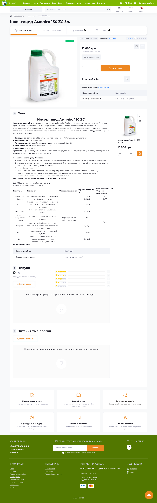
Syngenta (112, 38)
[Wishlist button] (136, 46)
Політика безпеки (17, 479)
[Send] (127, 79)
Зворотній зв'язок (17, 482)
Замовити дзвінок (146, 3)
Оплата (35, 3)
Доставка (26, 3)
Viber (132, 472)
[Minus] (84, 68)
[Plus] (95, 68)
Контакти (101, 3)
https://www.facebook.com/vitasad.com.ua (129, 447)
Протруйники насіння (53, 474)
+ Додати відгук (24, 284)
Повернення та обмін (74, 3)
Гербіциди (49, 471)
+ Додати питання (25, 339)
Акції (12, 487)
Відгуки (61, 3)
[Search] (108, 9)
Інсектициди (19, 16)
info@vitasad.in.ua (88, 473)
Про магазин (45, 3)
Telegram (133, 469)
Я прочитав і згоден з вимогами (80, 452)
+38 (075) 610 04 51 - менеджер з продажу (19, 449)
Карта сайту (14, 485)
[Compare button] (142, 46)
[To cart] (139, 153)
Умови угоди (90, 3)
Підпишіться (95, 448)
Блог (54, 3)
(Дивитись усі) (103, 87)
